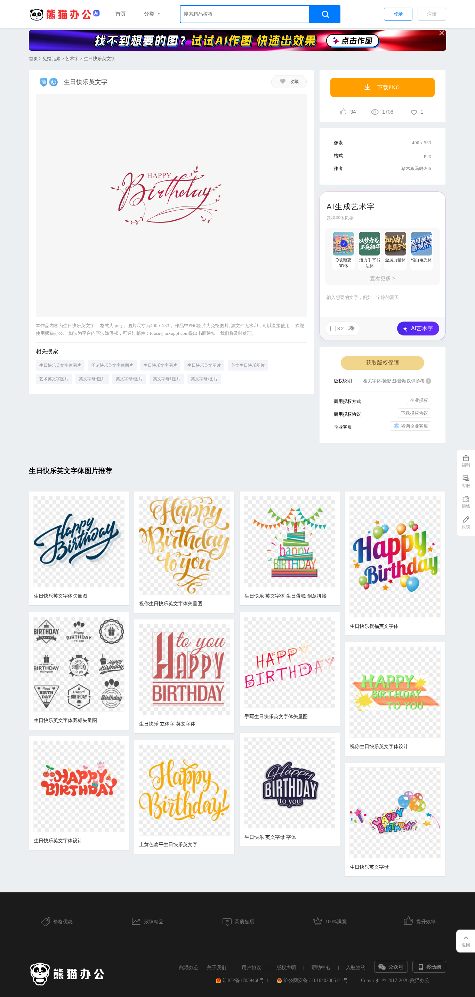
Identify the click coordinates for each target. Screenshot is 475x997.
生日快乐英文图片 (204, 365)
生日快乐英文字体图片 (60, 365)
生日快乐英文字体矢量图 (60, 596)
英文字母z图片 (129, 378)
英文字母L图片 (166, 378)
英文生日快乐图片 (248, 365)
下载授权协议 (414, 413)
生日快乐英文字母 (369, 867)
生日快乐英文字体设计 (58, 840)
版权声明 (286, 967)
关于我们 (216, 967)
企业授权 (419, 400)
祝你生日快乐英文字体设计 (379, 746)
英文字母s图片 (204, 378)
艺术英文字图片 (54, 378)
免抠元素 (51, 58)
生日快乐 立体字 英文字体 (167, 724)
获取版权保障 (382, 363)
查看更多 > (382, 278)
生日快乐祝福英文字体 (374, 626)
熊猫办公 (189, 967)
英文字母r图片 (92, 378)
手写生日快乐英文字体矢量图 (276, 716)
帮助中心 (321, 967)
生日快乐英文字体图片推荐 (70, 471)
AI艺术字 (422, 328)
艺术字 (72, 58)
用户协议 (251, 967)
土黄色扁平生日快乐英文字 (168, 844)
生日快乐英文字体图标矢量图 (65, 720)
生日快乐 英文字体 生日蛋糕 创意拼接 (285, 596)
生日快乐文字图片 (160, 365)
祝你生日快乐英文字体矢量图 (170, 603)
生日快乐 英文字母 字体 (270, 837)
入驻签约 (355, 967)
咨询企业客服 (414, 426)
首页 (120, 14)
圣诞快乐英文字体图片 (112, 365)
